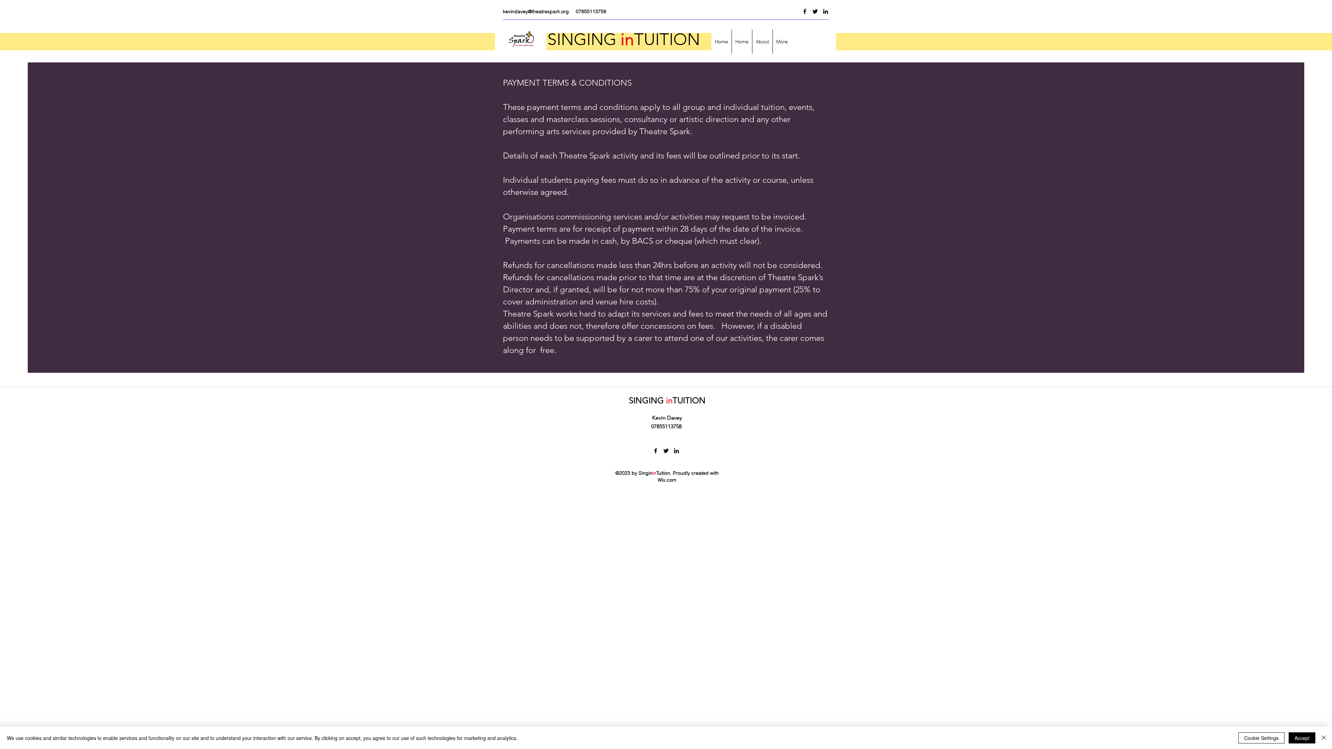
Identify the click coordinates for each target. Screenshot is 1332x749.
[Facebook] (804, 11)
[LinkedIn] (825, 11)
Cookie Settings (1261, 737)
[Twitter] (815, 11)
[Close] (1324, 737)
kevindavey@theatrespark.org (536, 11)
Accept (1302, 737)
